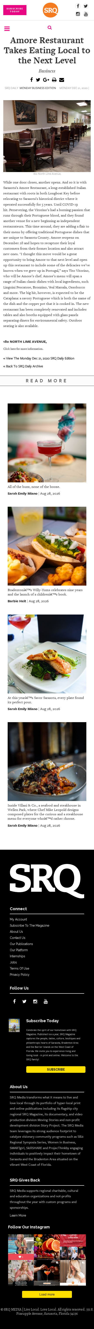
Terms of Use (19, 968)
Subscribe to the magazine (29, 925)
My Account (18, 919)
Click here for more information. (23, 349)
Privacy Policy (20, 974)
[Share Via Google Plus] (46, 80)
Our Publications (21, 944)
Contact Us (17, 938)
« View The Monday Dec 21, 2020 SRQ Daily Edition (38, 358)
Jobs (13, 962)
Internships (17, 956)
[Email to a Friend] (61, 80)
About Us (16, 931)
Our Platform (19, 950)
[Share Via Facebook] (31, 80)
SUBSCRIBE (56, 1069)
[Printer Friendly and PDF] (54, 80)
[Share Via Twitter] (38, 80)
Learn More (18, 1215)
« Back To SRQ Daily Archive (23, 366)
